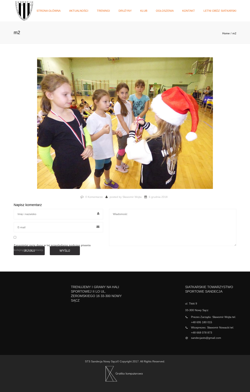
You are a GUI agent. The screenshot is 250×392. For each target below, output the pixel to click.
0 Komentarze (94, 196)
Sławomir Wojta (132, 196)
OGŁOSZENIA (165, 10)
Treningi (103, 10)
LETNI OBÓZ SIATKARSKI (220, 10)
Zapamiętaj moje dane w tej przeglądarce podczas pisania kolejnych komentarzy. (52, 247)
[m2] (125, 125)
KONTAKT (188, 10)
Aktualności (78, 10)
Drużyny (125, 10)
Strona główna (49, 10)
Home (226, 33)
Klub (143, 10)
